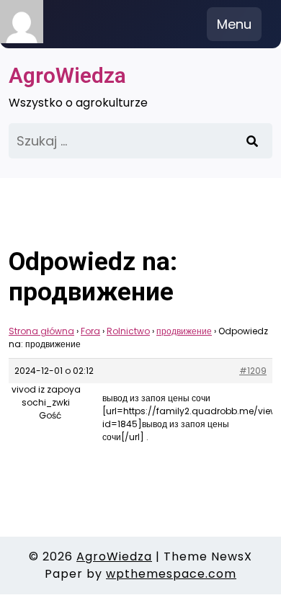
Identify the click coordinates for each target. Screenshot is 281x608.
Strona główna (41, 331)
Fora (90, 331)
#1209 (253, 371)
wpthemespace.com (171, 573)
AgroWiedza (67, 75)
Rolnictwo (128, 331)
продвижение (184, 331)
